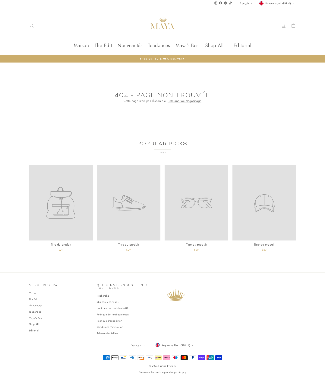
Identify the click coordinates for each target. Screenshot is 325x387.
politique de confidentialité (112, 308)
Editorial (242, 45)
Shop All (215, 45)
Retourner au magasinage (184, 101)
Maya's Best (188, 45)
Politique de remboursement (113, 314)
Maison (81, 45)
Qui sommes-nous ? (108, 302)
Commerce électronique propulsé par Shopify (162, 372)
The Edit (103, 45)
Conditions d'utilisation (110, 327)
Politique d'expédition (109, 321)
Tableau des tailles (107, 333)
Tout (162, 152)
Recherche (103, 296)
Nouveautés (130, 45)
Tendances (159, 45)
